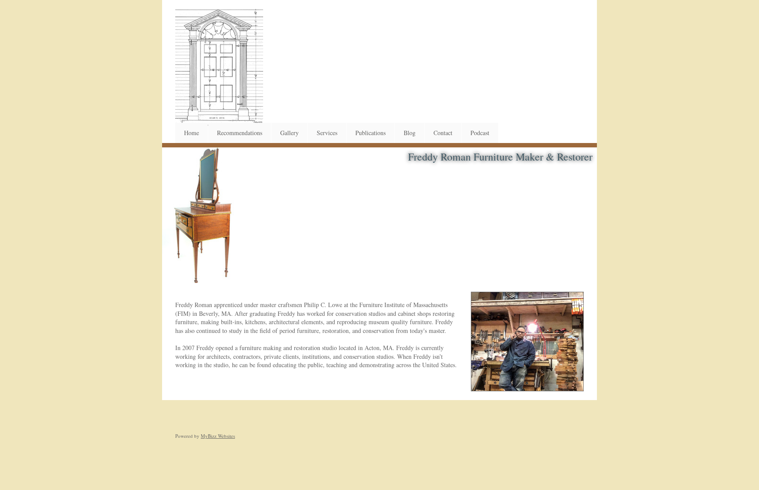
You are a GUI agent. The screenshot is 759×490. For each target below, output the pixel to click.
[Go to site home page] (219, 68)
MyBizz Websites (218, 436)
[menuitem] (191, 133)
